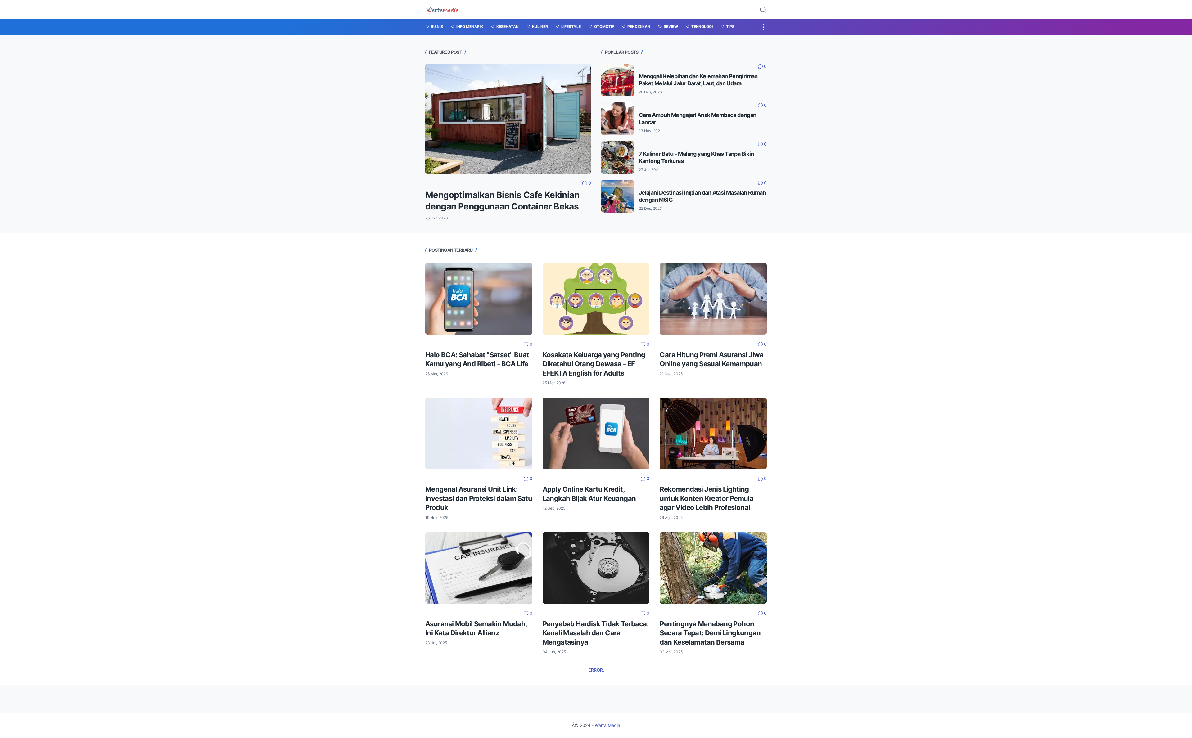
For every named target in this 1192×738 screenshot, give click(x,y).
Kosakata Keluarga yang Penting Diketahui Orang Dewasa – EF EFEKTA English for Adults (594, 364)
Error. (596, 670)
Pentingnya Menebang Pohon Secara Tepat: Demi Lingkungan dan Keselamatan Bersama (710, 633)
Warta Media (607, 725)
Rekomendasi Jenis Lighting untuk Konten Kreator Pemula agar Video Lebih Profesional (706, 498)
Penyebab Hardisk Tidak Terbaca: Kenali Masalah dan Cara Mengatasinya (596, 633)
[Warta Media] (442, 9)
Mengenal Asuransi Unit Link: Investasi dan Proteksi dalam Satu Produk (478, 498)
